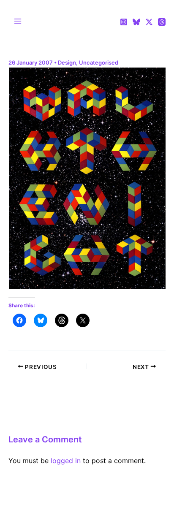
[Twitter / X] (149, 22)
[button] (87, 178)
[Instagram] (124, 22)
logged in (66, 460)
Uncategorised (98, 62)
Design (67, 62)
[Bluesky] (136, 22)
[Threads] (162, 22)
